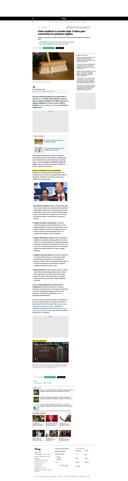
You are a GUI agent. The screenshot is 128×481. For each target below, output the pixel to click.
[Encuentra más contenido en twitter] (36, 48)
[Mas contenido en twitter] (64, 465)
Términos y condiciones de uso (62, 448)
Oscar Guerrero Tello (40, 89)
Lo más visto (36, 387)
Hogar (44, 383)
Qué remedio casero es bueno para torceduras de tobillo (53, 141)
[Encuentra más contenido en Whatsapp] (39, 48)
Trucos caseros (38, 383)
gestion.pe (54, 476)
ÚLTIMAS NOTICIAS (82, 55)
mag (89, 476)
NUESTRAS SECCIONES (80, 448)
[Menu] (33, 18)
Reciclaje (49, 383)
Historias (78, 466)
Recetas (87, 462)
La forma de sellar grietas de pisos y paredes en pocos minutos (54, 149)
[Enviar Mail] (33, 89)
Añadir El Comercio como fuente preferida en (78, 27)
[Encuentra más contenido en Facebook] (33, 48)
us (76, 454)
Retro (86, 458)
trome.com (66, 476)
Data (86, 454)
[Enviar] (33, 22)
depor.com (60, 476)
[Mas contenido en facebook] (61, 465)
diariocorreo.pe (74, 476)
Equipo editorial (38, 452)
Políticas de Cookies (59, 454)
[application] (50, 352)
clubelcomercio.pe (46, 476)
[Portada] (38, 451)
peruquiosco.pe (82, 476)
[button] (36, 359)
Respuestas (78, 450)
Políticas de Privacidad (60, 451)
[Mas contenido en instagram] (66, 465)
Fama (77, 458)
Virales (77, 462)
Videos (86, 450)
